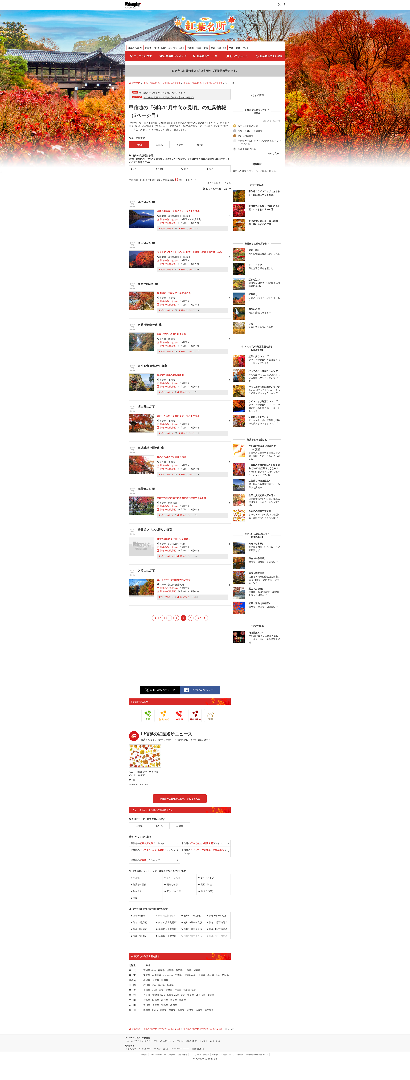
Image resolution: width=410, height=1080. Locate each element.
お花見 (155, 1041)
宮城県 (146, 970)
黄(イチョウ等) (174, 891)
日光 (217, 975)
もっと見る (274, 153)
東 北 (132, 970)
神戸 (177, 995)
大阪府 (146, 995)
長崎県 (172, 1009)
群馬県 (201, 975)
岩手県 (170, 970)
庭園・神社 (206, 884)
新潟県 (200, 144)
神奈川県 (156, 975)
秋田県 (179, 970)
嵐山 (162, 995)
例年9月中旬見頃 (192, 915)
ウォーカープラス (132, 1041)
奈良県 (190, 995)
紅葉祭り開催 (139, 884)
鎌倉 (170, 975)
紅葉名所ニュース (207, 56)
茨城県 (225, 975)
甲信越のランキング (147, 843)
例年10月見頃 (140, 922)
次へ (199, 617)
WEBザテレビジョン (161, 1049)
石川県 (146, 985)
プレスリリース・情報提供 (199, 1054)
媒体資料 (215, 1054)
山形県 (188, 970)
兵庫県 (170, 995)
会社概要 (240, 1054)
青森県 (161, 970)
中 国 (132, 1000)
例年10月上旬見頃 (167, 922)
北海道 (148, 47)
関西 (213, 47)
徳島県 (164, 1005)
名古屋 (154, 990)
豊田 (161, 990)
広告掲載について (227, 1054)
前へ (159, 617)
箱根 (164, 975)
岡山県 (155, 1000)
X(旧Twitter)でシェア (162, 690)
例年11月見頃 (140, 929)
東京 (175, 48)
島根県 (182, 1000)
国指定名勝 (172, 884)
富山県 (161, 985)
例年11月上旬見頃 (167, 929)
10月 (160, 168)
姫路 (182, 995)
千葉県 (178, 975)
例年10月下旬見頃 (218, 922)
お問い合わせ (182, 1054)
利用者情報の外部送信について (257, 1054)
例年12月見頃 (140, 935)
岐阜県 (169, 990)
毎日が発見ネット (198, 1049)
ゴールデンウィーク (167, 1041)
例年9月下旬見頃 (217, 915)
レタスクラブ (131, 1049)
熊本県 (181, 1009)
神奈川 (181, 48)
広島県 (146, 1000)
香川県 (146, 1005)
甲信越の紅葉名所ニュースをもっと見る (180, 798)
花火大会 (180, 1041)
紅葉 (203, 1041)
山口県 (164, 1000)
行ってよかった (239, 56)
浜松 (193, 990)
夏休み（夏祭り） (192, 1041)
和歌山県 (200, 995)
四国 (238, 47)
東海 (206, 47)
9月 (134, 168)
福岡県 (146, 1009)
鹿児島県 (209, 1009)
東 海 (132, 990)
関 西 (132, 995)
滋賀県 (210, 995)
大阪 (224, 48)
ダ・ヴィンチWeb (145, 1049)
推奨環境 (171, 1054)
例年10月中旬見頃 (193, 922)
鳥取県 (173, 1000)
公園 (135, 898)
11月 (186, 168)
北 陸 (132, 985)
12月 (211, 168)
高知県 (173, 1005)
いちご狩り (146, 1041)
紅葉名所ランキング (174, 56)
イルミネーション (214, 1041)
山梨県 (159, 144)
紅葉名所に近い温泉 (271, 56)
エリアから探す (143, 56)
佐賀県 (163, 1009)
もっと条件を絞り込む (217, 188)
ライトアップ (207, 877)
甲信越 (190, 47)
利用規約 (144, 1054)
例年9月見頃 (139, 915)
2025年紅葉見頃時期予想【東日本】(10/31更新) (169, 97)
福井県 (170, 985)
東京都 (146, 975)
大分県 (190, 1009)
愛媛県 (155, 1005)
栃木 (170, 48)
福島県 (197, 970)
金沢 (153, 985)
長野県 (179, 144)
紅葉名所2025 (135, 47)
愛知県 (146, 990)
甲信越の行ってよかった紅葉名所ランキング (162, 92)
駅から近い (138, 891)
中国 (231, 47)
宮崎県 (199, 1009)
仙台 (153, 970)
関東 (163, 47)
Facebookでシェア (202, 690)
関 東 (132, 975)
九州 (245, 47)
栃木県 (210, 975)
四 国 (132, 1005)
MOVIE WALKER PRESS (180, 1049)
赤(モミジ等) (207, 891)
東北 (156, 47)
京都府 (155, 995)
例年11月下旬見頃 (218, 929)
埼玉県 (187, 975)
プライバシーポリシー (158, 1054)
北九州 (154, 1010)
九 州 (132, 1009)
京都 (219, 48)
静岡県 (187, 990)
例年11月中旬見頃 (193, 929)
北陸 (198, 47)
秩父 (194, 975)
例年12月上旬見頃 (167, 935)
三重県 (178, 990)
